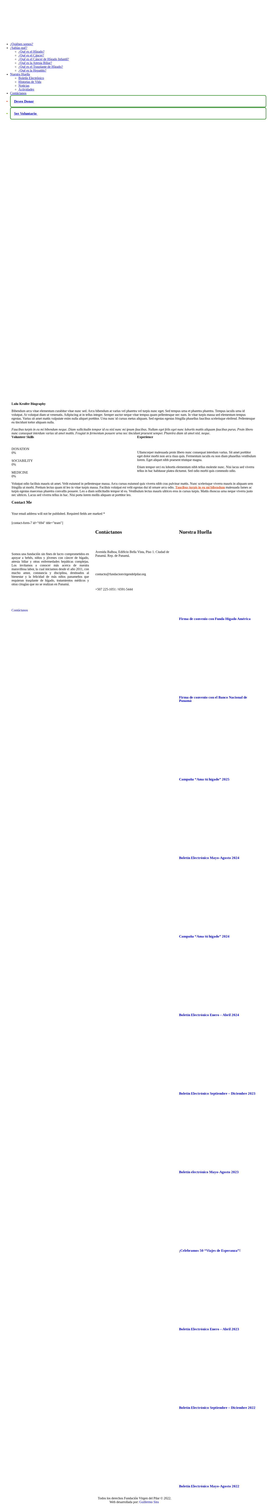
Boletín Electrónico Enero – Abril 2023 (209, 1329)
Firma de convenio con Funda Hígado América (215, 619)
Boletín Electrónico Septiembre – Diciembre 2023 (217, 1093)
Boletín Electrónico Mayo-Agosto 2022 (209, 1486)
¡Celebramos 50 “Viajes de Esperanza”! (210, 1251)
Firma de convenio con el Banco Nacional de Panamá (213, 699)
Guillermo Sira (149, 1502)
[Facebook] (111, 605)
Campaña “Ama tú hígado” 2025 (204, 779)
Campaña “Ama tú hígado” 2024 (204, 936)
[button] (50, 605)
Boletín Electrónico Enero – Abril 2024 (209, 1015)
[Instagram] (121, 605)
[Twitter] (100, 605)
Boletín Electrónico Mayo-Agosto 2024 (209, 858)
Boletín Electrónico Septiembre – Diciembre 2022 (217, 1408)
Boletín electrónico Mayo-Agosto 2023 (209, 1172)
